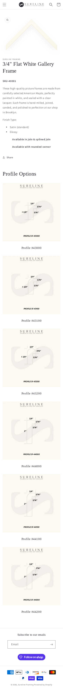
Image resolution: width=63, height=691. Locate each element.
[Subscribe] (51, 644)
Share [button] (10, 157)
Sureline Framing (26, 684)
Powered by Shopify (43, 684)
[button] (4, 4)
